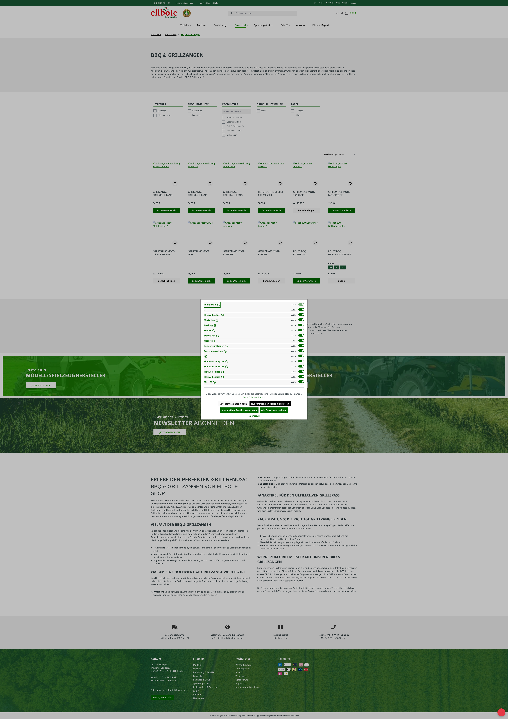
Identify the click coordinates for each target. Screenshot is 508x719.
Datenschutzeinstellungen (233, 403)
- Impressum (254, 415)
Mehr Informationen (253, 397)
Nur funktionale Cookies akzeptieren (270, 403)
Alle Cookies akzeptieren (274, 410)
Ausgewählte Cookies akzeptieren (239, 410)
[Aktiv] (301, 304)
